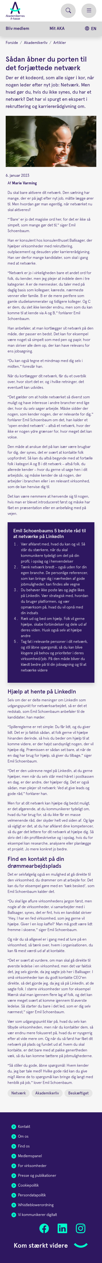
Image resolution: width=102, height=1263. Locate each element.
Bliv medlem (17, 29)
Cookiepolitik (28, 1185)
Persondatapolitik (32, 1195)
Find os (24, 1146)
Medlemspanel (30, 1156)
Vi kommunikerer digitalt (37, 1215)
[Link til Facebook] (44, 1228)
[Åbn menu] (88, 11)
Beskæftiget (78, 1093)
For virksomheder (32, 1166)
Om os (23, 1136)
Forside (12, 43)
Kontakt (24, 1127)
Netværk (18, 1093)
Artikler (59, 43)
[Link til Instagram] (80, 1228)
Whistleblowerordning (36, 1205)
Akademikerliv (35, 43)
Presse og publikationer (37, 1176)
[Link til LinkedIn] (62, 1228)
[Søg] (68, 11)
